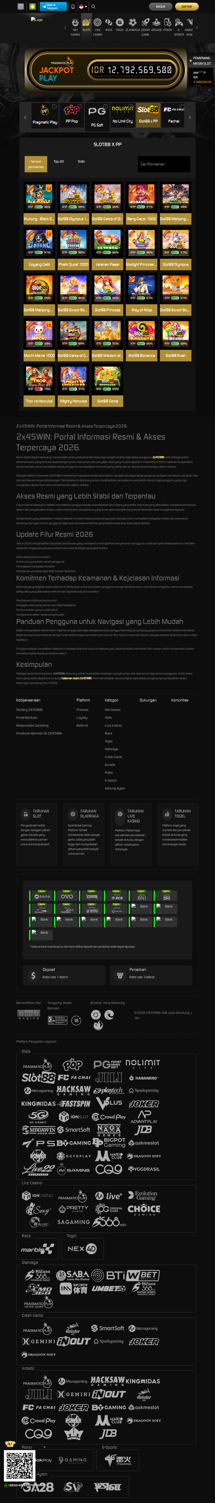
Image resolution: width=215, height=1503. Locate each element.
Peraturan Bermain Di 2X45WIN (39, 733)
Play (48, 78)
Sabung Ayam (190, 32)
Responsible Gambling (32, 725)
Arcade (156, 30)
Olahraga (133, 30)
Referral (82, 725)
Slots (86, 30)
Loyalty (82, 717)
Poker (167, 30)
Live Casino (97, 32)
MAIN (42, 243)
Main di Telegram (52, 6)
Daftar (187, 6)
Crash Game (145, 32)
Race (108, 30)
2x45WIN (158, 457)
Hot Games (75, 32)
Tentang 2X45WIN (29, 710)
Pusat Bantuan (26, 717)
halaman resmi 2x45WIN (77, 678)
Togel (120, 30)
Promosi (82, 710)
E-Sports (179, 32)
